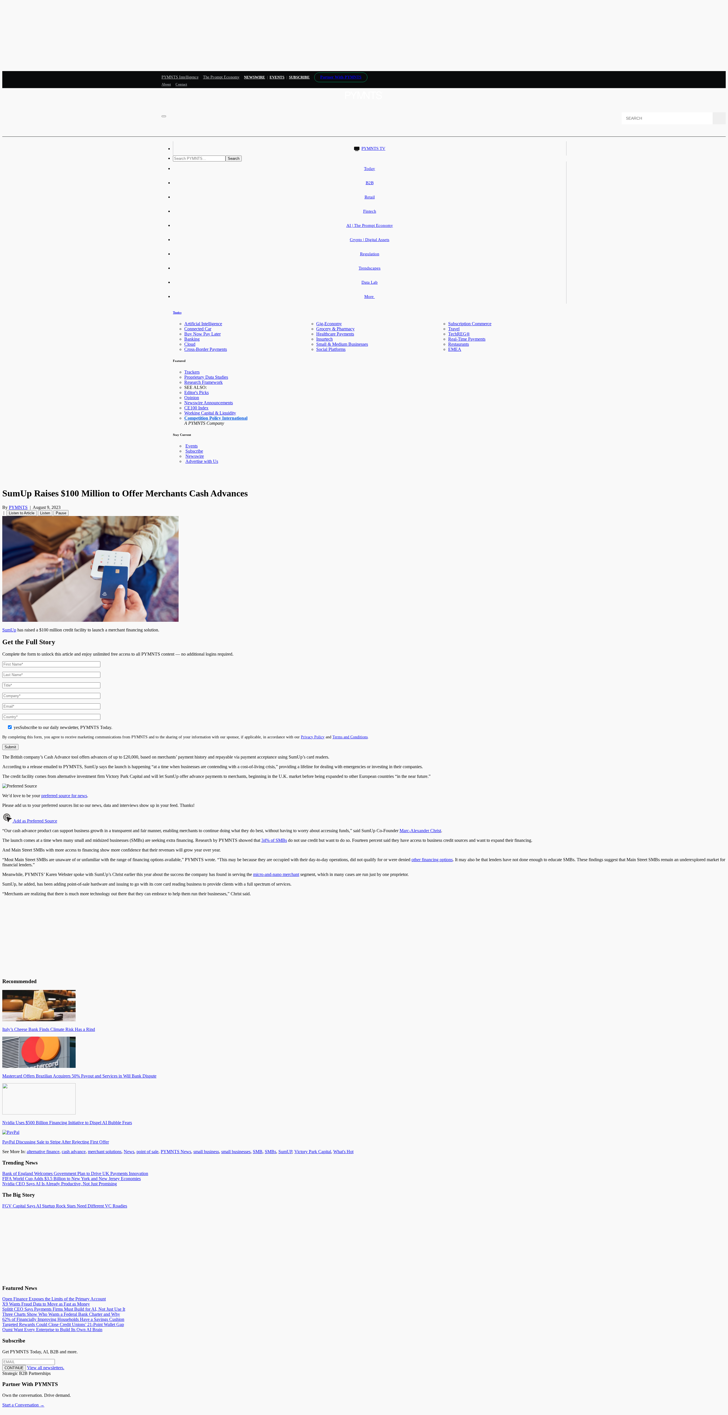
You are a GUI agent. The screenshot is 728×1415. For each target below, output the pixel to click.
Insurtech (324, 339)
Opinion (191, 397)
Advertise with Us (201, 461)
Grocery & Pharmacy (335, 328)
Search (233, 158)
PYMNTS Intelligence (180, 77)
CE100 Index (196, 407)
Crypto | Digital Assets (369, 239)
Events (277, 77)
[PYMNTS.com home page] (364, 100)
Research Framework (203, 382)
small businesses (236, 1151)
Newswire (254, 77)
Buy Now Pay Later (202, 334)
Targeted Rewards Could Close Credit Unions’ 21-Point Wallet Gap (63, 1324)
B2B (370, 183)
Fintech (369, 211)
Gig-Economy (329, 323)
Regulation (369, 254)
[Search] (719, 118)
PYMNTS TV (373, 148)
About (166, 84)
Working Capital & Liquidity (210, 413)
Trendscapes (369, 268)
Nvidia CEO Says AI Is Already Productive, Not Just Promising (59, 1183)
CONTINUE (14, 1368)
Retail (370, 197)
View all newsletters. (45, 1367)
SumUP (285, 1151)
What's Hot (343, 1151)
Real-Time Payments (466, 339)
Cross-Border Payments (205, 349)
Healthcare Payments (335, 334)
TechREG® (459, 334)
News (129, 1151)
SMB (257, 1151)
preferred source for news (64, 795)
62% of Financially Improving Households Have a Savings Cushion (63, 1319)
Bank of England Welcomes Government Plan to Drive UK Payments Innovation (75, 1173)
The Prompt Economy (221, 77)
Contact (181, 84)
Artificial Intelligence (203, 323)
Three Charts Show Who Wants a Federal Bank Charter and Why (61, 1314)
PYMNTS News (176, 1151)
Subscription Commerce (469, 323)
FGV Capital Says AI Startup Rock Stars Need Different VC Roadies (64, 1205)
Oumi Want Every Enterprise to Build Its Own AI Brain (52, 1329)
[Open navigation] (164, 116)
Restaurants (458, 344)
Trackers (192, 372)
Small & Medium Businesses (342, 344)
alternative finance (43, 1151)
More (369, 296)
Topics (177, 312)
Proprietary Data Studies (206, 377)
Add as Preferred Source (34, 821)
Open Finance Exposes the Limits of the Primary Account (54, 1298)
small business (206, 1151)
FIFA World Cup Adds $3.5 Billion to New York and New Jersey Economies (71, 1178)
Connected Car (197, 328)
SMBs (270, 1151)
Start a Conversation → (23, 1404)
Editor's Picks (196, 392)
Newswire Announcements (208, 402)
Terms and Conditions (350, 737)
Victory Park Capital (312, 1151)
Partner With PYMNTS (340, 77)
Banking (192, 339)
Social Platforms (331, 349)
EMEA (454, 349)
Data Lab (369, 282)
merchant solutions (104, 1151)
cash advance (74, 1151)
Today (369, 168)
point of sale (147, 1151)
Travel (454, 328)
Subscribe (194, 451)
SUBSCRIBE (299, 77)
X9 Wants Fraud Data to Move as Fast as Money (46, 1304)
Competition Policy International (215, 418)
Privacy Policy (312, 737)
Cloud (189, 344)
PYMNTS (18, 507)
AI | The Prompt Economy (369, 225)
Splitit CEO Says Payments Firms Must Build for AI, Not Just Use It (63, 1309)
